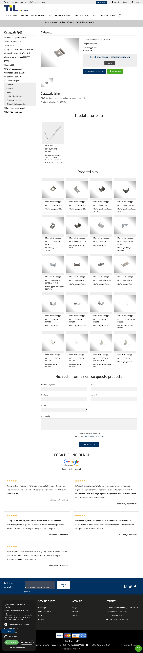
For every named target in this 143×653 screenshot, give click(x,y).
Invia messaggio (88, 444)
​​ (138, 649)
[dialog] (19, 625)
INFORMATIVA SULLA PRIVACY (95, 436)
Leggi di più (20, 619)
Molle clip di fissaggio (67, 22)
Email (93, 384)
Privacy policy (66, 648)
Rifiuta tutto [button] (26, 642)
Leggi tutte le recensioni (71, 469)
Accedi (110, 63)
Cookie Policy (78, 648)
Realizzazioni (81, 15)
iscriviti (63, 584)
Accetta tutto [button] (11, 642)
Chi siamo (24, 15)
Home (47, 22)
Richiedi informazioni (94, 71)
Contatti (95, 15)
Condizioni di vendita (130, 645)
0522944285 (15, 2)
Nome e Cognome (48, 384)
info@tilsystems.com (37, 2)
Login (74, 607)
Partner (41, 615)
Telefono (44, 395)
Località (94, 395)
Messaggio (45, 416)
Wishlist (75, 615)
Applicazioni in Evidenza (61, 15)
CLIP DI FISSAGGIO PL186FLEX (85, 22)
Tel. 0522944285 (116, 615)
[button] (19, 647)
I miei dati (76, 611)
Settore (44, 405)
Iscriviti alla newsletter (9, 585)
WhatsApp (116, 71)
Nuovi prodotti (38, 15)
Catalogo (102, 2)
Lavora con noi (109, 15)
